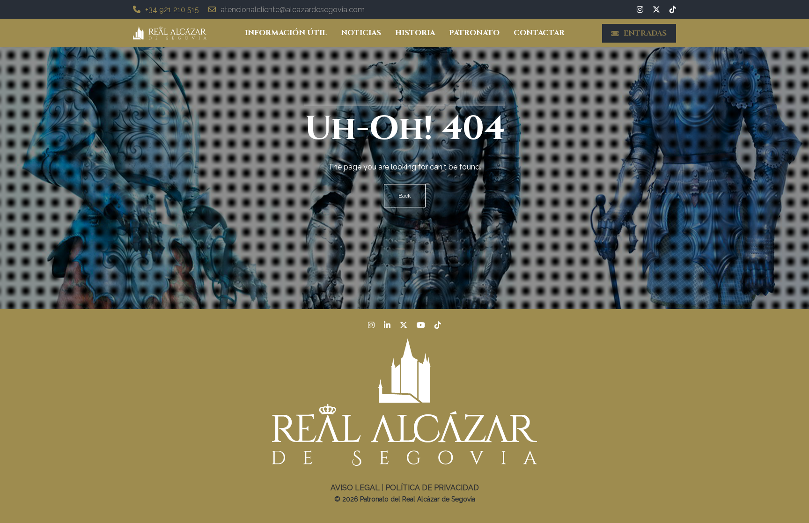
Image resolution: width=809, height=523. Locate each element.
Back (404, 195)
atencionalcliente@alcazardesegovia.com (293, 9)
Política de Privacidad (432, 487)
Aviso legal (355, 487)
